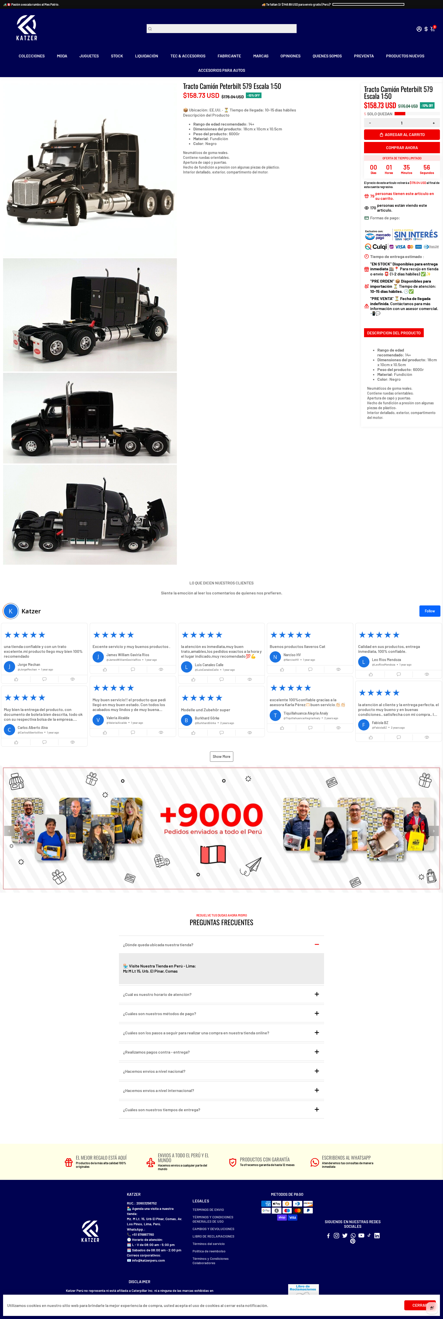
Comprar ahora (402, 147)
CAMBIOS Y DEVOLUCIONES (213, 1229)
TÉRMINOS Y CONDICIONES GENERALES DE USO (213, 1219)
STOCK (117, 55)
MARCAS (260, 55)
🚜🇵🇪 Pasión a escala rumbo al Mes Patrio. (31, 4)
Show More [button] (221, 756)
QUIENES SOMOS (327, 55)
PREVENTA (364, 55)
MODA (62, 55)
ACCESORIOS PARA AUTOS (221, 70)
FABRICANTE (229, 55)
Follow (430, 611)
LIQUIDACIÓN (146, 55)
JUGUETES (89, 55)
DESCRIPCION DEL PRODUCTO (394, 332)
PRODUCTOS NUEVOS (405, 55)
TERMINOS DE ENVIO (208, 1209)
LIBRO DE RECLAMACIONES (213, 1236)
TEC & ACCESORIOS (187, 55)
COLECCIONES (32, 55)
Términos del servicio (209, 1243)
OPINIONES (290, 55)
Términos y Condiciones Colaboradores (211, 1260)
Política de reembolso (209, 1251)
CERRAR (420, 1305)
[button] (44, 653)
